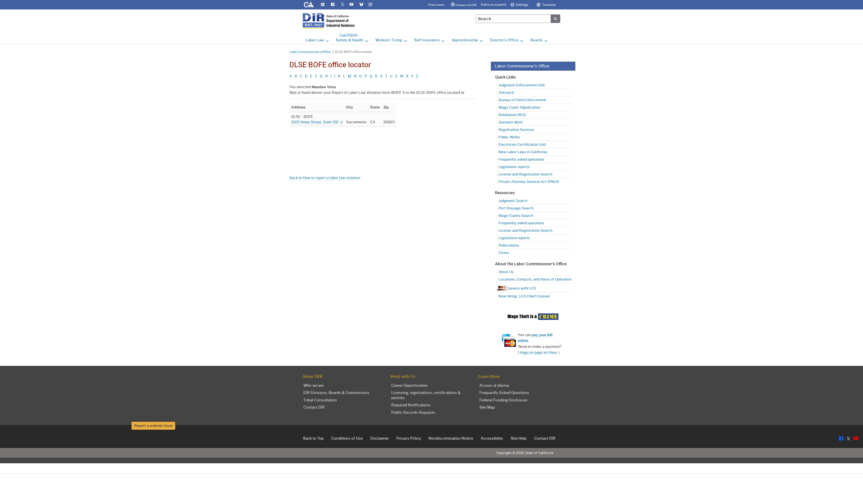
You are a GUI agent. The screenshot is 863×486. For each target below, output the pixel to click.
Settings (521, 4)
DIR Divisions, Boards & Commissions (336, 392)
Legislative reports (514, 166)
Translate (548, 4)
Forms (503, 252)
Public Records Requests (413, 412)
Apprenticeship (465, 40)
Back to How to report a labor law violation (324, 177)
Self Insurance (427, 40)
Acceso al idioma (494, 385)
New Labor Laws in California (522, 151)
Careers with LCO (521, 288)
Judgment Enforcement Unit (521, 85)
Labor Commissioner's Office (310, 51)
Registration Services (516, 129)
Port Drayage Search (516, 208)
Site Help (519, 438)
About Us (506, 271)
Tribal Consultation (320, 400)
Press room (436, 4)
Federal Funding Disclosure (503, 400)
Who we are (313, 385)
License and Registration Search (525, 174)
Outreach (506, 92)
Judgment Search (512, 200)
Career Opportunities (409, 385)
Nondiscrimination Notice (451, 438)
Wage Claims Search (515, 215)
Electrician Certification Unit (522, 144)
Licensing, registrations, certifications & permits (425, 395)
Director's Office (504, 40)
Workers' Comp (388, 40)
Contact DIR (314, 407)
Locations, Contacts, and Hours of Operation (535, 279)
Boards (536, 40)
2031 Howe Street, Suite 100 (315, 121)
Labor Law (315, 40)
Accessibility (492, 438)
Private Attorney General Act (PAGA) (528, 181)
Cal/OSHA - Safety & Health (349, 37)
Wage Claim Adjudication (519, 107)
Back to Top (313, 438)
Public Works (509, 137)
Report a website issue (153, 425)
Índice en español (493, 4)
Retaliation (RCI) (512, 114)
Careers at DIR (466, 4)
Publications (508, 245)
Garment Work (510, 122)
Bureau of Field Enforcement (522, 99)
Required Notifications (411, 404)
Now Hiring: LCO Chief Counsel (524, 296)
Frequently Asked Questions (504, 392)
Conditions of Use (347, 438)
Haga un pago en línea (538, 352)
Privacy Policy (408, 438)
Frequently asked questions (521, 159)
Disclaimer (379, 438)
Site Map (487, 407)
